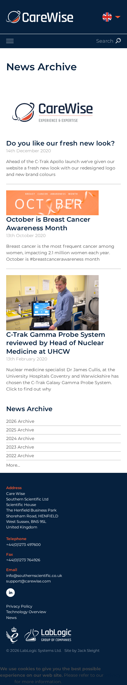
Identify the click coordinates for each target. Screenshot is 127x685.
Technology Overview (26, 611)
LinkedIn (10, 592)
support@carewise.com (28, 581)
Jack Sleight (89, 650)
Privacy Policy (19, 606)
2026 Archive (20, 421)
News (11, 617)
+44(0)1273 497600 (23, 544)
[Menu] (63, 41)
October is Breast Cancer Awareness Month (48, 223)
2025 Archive (20, 430)
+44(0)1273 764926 (23, 560)
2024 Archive (20, 438)
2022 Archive (20, 455)
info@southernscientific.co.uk (34, 575)
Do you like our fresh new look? (60, 143)
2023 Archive (20, 447)
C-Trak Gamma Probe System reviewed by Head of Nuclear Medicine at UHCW (55, 342)
